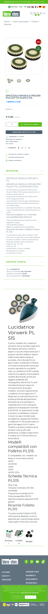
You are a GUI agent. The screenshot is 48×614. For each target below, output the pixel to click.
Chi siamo (6, 572)
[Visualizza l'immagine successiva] (8, 56)
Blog (20, 7)
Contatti (6, 576)
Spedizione (6, 580)
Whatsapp (14, 7)
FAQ (25, 7)
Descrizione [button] (12, 171)
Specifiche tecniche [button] (16, 262)
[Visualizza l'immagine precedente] (39, 56)
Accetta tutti (30, 597)
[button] (30, 124)
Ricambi (7, 24)
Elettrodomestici (21, 22)
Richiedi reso (31, 583)
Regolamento (32, 579)
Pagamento (31, 575)
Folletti (34, 22)
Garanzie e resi (32, 572)
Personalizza (17, 597)
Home (7, 22)
